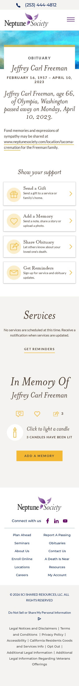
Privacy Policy (52, 635)
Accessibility (16, 640)
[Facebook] (47, 521)
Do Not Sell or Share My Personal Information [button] (39, 612)
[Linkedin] (56, 521)
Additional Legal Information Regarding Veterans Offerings (40, 658)
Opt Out (53, 646)
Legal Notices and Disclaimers (33, 628)
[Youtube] (65, 521)
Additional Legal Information (29, 653)
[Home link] (26, 20)
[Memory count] (19, 413)
